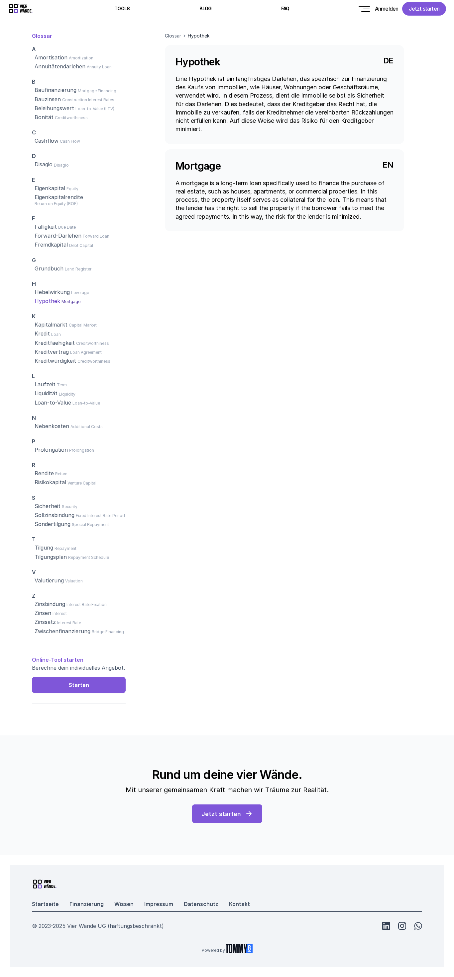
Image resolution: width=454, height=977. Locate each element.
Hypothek (47, 301)
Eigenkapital (50, 188)
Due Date (67, 227)
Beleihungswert (54, 108)
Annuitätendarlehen (60, 66)
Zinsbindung (50, 604)
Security (69, 506)
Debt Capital (81, 245)
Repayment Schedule (88, 557)
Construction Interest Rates (88, 99)
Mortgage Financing (97, 90)
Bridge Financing (108, 631)
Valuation (74, 580)
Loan (56, 334)
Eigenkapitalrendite (59, 197)
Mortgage (70, 301)
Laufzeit (45, 384)
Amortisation (51, 57)
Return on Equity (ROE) (56, 203)
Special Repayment (90, 524)
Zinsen (43, 613)
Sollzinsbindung (54, 515)
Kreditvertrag (52, 351)
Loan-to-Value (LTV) (94, 108)
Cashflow (46, 140)
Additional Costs (86, 426)
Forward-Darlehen (58, 235)
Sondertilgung (52, 524)
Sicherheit (47, 506)
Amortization (81, 57)
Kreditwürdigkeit (55, 360)
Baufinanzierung (55, 90)
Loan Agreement (86, 352)
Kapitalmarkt (51, 324)
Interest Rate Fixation (86, 604)
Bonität (44, 117)
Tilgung (44, 547)
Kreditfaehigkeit (55, 342)
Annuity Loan (99, 66)
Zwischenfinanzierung (62, 631)
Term (62, 384)
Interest (60, 613)
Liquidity (67, 394)
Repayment (65, 548)
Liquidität (46, 393)
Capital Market (83, 325)
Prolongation (51, 449)
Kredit (42, 333)
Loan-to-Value (53, 402)
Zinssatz (45, 622)
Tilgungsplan (51, 557)
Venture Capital (81, 483)
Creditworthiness (71, 117)
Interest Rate (69, 622)
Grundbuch (49, 268)
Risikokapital (50, 482)
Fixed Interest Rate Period (100, 515)
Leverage (80, 292)
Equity (72, 188)
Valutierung (49, 580)
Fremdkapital (51, 244)
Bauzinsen (48, 99)
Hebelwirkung (52, 292)
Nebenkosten (52, 426)
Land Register (78, 268)
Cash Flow (70, 141)
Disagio (44, 164)
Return (61, 473)
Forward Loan (96, 236)
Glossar (173, 35)
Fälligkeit (46, 226)
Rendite (44, 473)
